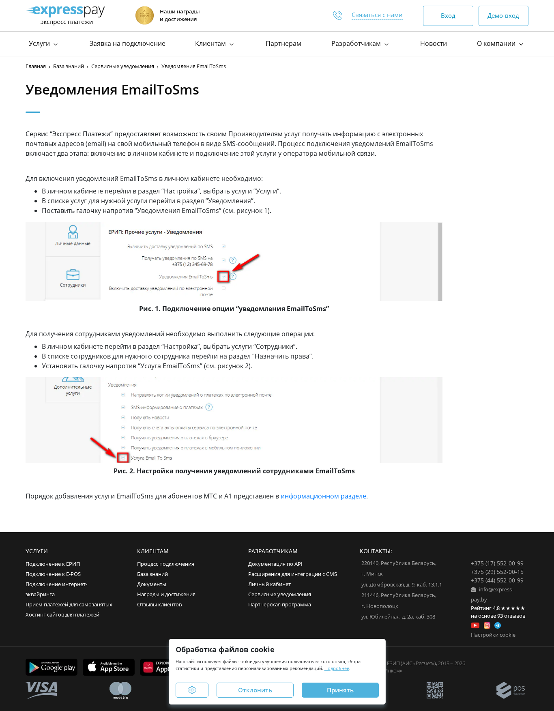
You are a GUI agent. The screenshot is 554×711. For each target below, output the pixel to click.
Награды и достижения (166, 594)
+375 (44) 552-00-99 (497, 580)
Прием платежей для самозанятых (69, 604)
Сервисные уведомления (279, 594)
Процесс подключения (165, 564)
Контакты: (376, 551)
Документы (151, 584)
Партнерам (283, 43)
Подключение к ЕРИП (53, 564)
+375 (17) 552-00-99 (497, 563)
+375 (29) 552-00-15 (497, 572)
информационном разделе (323, 496)
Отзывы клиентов (159, 604)
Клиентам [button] (211, 43)
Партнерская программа (279, 604)
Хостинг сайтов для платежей (62, 614)
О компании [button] (497, 43)
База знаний (152, 574)
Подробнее (336, 668)
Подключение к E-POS (53, 574)
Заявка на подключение (127, 43)
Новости (433, 43)
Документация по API (275, 564)
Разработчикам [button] (356, 43)
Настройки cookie (493, 635)
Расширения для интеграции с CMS (292, 574)
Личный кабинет (269, 584)
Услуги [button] (40, 43)
